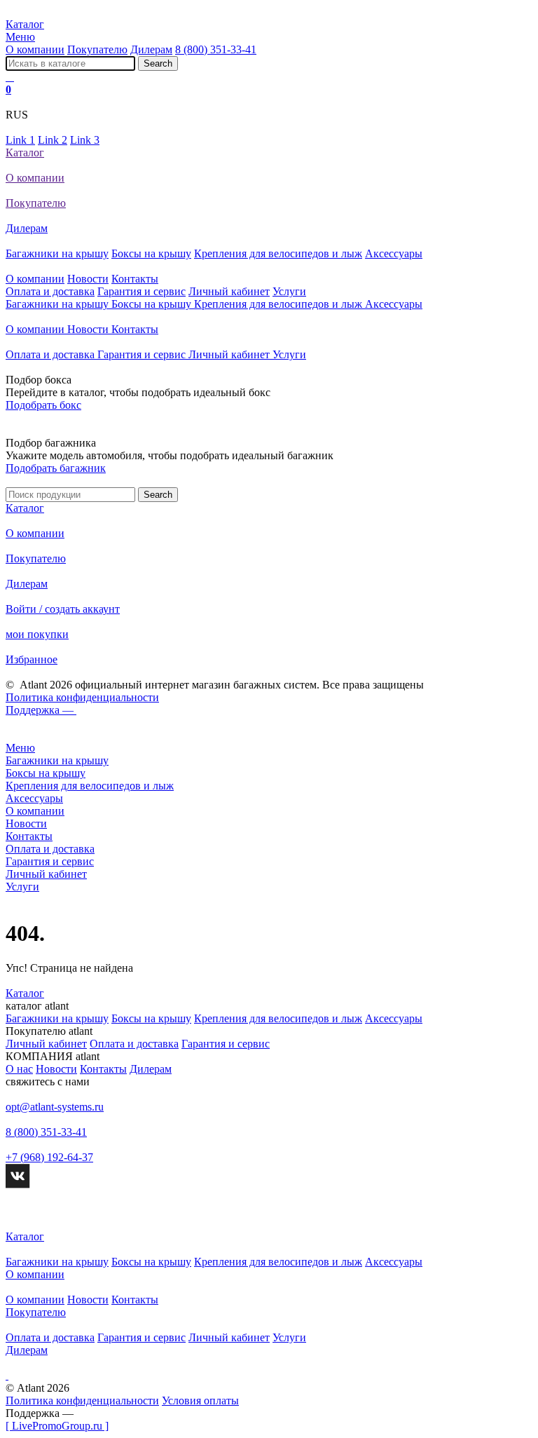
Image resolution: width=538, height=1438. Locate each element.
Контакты (134, 279)
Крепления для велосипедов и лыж (278, 253)
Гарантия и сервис (141, 291)
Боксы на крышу (151, 253)
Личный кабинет (229, 291)
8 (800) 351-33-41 (215, 49)
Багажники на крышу (57, 253)
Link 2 (52, 140)
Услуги (289, 291)
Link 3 (84, 140)
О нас (19, 1069)
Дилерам (151, 49)
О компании (35, 49)
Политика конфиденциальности (82, 697)
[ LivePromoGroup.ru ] (57, 1426)
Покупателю (97, 49)
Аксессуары (393, 253)
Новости (88, 279)
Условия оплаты (200, 1400)
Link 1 (20, 140)
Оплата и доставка (50, 291)
